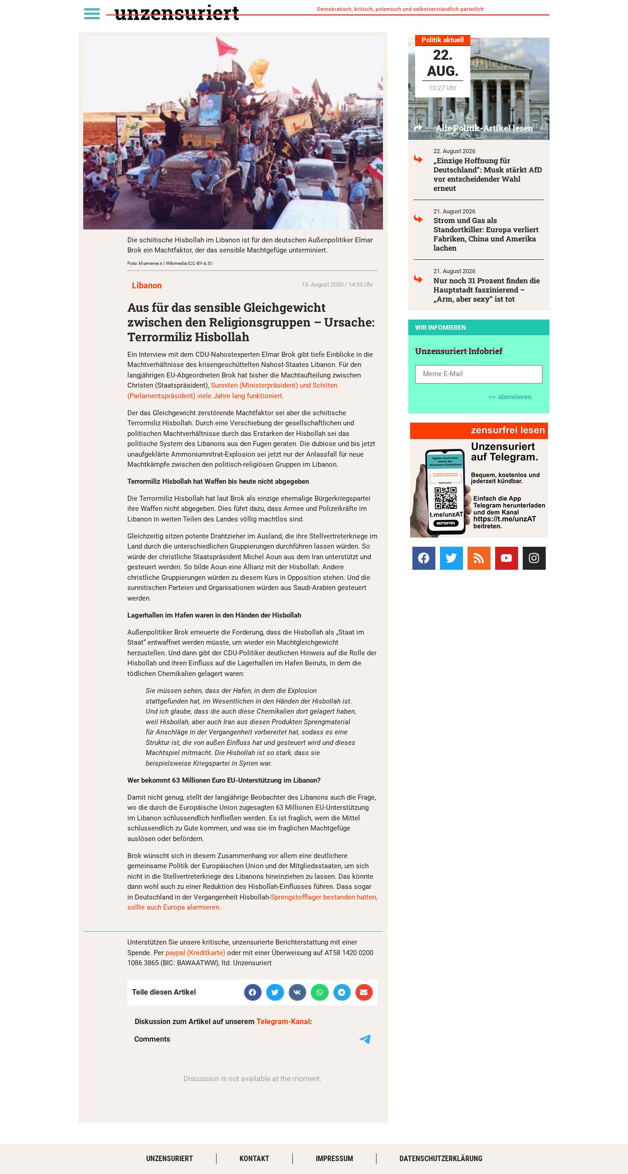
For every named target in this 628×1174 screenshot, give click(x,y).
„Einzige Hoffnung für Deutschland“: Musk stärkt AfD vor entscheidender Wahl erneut (488, 174)
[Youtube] (506, 558)
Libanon (147, 285)
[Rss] (479, 558)
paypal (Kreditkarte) (195, 953)
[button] (92, 13)
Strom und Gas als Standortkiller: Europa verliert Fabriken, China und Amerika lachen (486, 233)
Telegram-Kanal (283, 1021)
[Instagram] (534, 558)
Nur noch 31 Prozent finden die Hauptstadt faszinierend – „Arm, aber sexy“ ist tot (487, 289)
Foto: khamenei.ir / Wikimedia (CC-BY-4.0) (169, 263)
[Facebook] (423, 558)
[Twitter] (451, 558)
